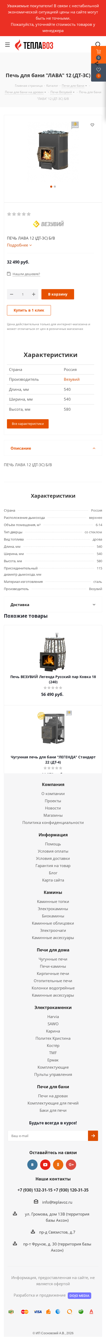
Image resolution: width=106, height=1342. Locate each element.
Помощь (53, 843)
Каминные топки (53, 901)
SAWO (53, 1023)
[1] (9, 214)
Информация (53, 835)
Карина (53, 1031)
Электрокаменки (53, 1007)
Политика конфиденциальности (53, 822)
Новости (53, 808)
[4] (24, 214)
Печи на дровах (53, 1095)
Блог (53, 872)
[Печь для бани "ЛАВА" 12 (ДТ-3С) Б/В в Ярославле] (53, 153)
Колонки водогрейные (53, 987)
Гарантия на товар (53, 865)
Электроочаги (53, 930)
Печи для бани (53, 1087)
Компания (53, 784)
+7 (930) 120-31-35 (71, 1190)
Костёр (53, 1045)
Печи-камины (53, 966)
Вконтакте (32, 1165)
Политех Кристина (53, 1038)
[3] (19, 214)
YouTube (45, 1165)
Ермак (53, 1059)
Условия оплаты (53, 851)
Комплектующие (53, 1067)
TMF (53, 1052)
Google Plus (71, 1165)
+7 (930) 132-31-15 (34, 1190)
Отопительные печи (53, 980)
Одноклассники (58, 1165)
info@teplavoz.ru (57, 1202)
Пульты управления (53, 1074)
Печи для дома (53, 950)
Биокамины (53, 915)
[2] (14, 214)
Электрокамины (53, 908)
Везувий (72, 379)
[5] (28, 214)
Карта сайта (53, 880)
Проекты (53, 800)
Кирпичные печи (53, 973)
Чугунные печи (53, 959)
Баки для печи (53, 1110)
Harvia (53, 1016)
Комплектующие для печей (53, 1103)
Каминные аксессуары (53, 937)
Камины (53, 892)
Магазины (53, 815)
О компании (53, 793)
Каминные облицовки (53, 923)
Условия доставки (53, 858)
